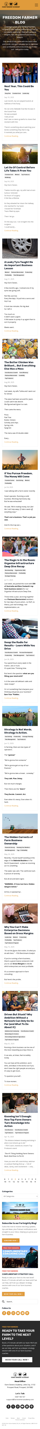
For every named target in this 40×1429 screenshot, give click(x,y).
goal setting (19, 480)
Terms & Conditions (20, 1420)
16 (31, 1182)
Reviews (13, 1418)
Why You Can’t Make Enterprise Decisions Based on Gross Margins (18, 930)
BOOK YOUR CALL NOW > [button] (17, 1359)
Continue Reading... (11, 136)
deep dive (8, 93)
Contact (24, 1418)
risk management (10, 850)
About (18, 1418)
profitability (8, 275)
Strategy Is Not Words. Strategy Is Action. (18, 731)
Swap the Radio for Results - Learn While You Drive (19, 645)
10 (5, 1182)
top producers (25, 174)
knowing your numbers (23, 847)
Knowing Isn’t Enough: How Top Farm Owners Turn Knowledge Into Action (17, 1121)
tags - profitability (22, 850)
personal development (25, 652)
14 (22, 1182)
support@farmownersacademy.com (20, 1399)
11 (9, 1182)
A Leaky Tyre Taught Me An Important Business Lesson (18, 265)
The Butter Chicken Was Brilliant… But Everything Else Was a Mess (19, 365)
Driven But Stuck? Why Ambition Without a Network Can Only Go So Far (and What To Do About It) (19, 1021)
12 (14, 1182)
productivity (28, 272)
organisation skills (20, 570)
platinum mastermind (17, 272)
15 (27, 1182)
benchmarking (9, 570)
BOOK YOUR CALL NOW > (13, 1294)
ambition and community (12, 1031)
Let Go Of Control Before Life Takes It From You (19, 169)
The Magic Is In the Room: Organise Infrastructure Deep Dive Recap (19, 563)
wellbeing (7, 177)
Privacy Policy (31, 1418)
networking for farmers (12, 1034)
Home (7, 1418)
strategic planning (10, 576)
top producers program (11, 943)
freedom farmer (9, 480)
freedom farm (17, 93)
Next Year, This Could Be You (19, 88)
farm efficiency (23, 372)
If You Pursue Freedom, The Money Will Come (18, 475)
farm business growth (11, 372)
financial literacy (10, 847)
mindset (17, 174)
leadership (26, 93)
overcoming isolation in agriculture (15, 1037)
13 (18, 1182)
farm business (9, 1130)
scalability (22, 375)
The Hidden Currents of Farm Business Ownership (18, 840)
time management (18, 275)
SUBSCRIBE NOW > (11, 1240)
